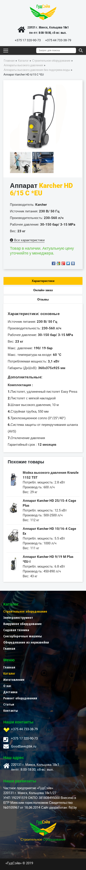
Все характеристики (29, 240)
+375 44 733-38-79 (58, 40)
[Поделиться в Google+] (63, 263)
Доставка (10, 692)
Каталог (9, 673)
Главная (9, 648)
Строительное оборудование (25, 611)
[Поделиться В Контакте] (73, 263)
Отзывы (43, 299)
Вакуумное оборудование (22, 623)
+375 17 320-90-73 (28, 40)
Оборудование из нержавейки (26, 642)
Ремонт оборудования (20, 698)
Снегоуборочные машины (22, 636)
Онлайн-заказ (43, 290)
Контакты (10, 710)
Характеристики (43, 281)
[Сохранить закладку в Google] (58, 263)
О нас (7, 685)
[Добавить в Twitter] (68, 263)
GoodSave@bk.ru (23, 746)
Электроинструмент (18, 617)
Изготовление (13, 679)
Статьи (8, 704)
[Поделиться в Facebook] (53, 263)
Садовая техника (16, 630)
